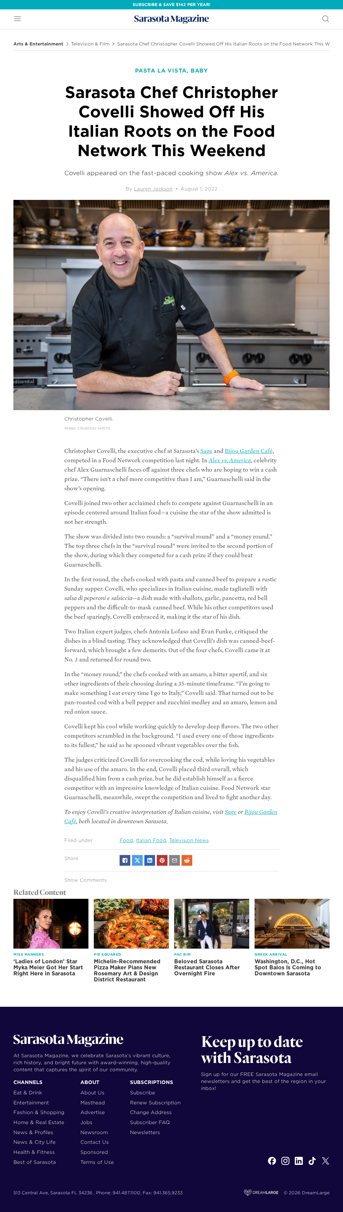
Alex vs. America (230, 460)
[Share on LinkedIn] (149, 860)
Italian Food (151, 840)
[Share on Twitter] (137, 860)
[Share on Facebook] (125, 860)
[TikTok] (312, 1164)
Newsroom (94, 1132)
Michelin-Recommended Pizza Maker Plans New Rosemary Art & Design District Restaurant (127, 970)
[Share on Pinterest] (162, 860)
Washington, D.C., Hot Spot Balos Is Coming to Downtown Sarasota (288, 967)
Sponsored (94, 1152)
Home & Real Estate (38, 1122)
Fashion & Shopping (38, 1112)
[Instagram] (285, 1164)
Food (126, 840)
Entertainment (31, 1102)
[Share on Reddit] (187, 860)
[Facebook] (272, 1164)
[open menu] (17, 19)
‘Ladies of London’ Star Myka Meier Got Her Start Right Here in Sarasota (48, 967)
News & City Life (34, 1142)
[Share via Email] (174, 860)
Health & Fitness (34, 1152)
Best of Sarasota (34, 1162)
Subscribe (142, 1092)
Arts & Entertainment (38, 44)
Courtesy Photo (93, 428)
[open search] (325, 19)
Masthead (92, 1102)
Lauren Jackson (153, 189)
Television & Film (90, 44)
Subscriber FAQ (150, 1122)
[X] (326, 1164)
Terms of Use (97, 1162)
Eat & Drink (27, 1092)
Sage (206, 451)
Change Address (151, 1112)
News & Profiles (33, 1132)
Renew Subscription (155, 1102)
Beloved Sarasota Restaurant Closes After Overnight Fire (207, 967)
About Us (92, 1092)
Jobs (86, 1122)
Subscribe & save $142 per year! (171, 4)
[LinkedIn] (299, 1164)
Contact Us (94, 1142)
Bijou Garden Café (249, 451)
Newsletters (145, 1132)
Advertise (92, 1112)
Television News (189, 840)
